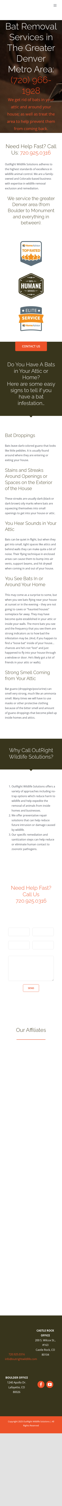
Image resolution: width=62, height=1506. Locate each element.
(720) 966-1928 (31, 85)
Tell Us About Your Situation (25, 953)
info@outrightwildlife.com (21, 1359)
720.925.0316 (35, 153)
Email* (12, 938)
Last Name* (39, 925)
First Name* (15, 925)
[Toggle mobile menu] (55, 5)
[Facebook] (41, 1384)
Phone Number (42, 938)
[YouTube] (49, 1384)
